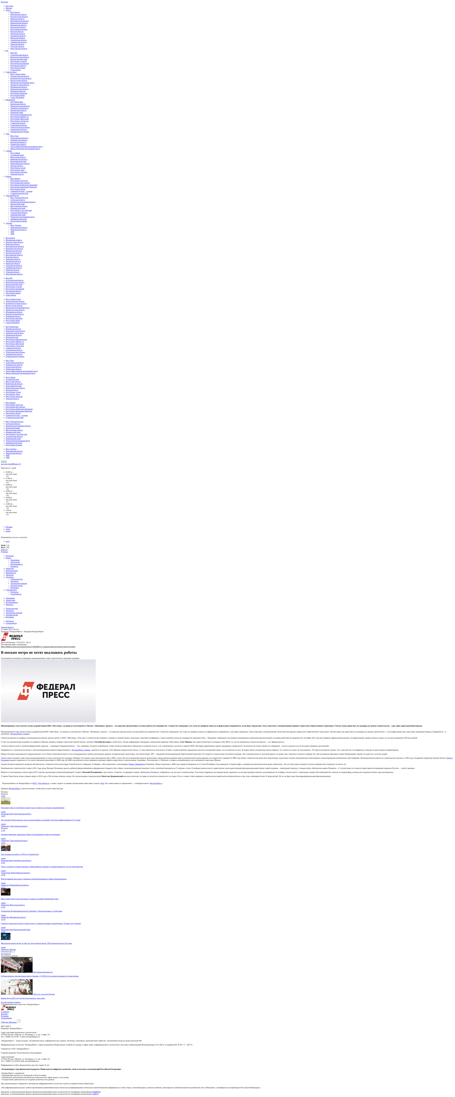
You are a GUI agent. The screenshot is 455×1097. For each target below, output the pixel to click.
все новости (6, 954)
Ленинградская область (19, 85)
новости (4, 550)
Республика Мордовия (19, 119)
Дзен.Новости (43, 783)
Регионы (4, 2)
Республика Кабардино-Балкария (23, 185)
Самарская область (18, 123)
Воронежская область (19, 23)
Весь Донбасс (15, 225)
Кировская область (18, 104)
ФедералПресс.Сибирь (20, 734)
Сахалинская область (18, 213)
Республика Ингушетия (20, 183)
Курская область (17, 32)
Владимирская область (19, 21)
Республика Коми (17, 95)
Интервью (14, 588)
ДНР (12, 234)
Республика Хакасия (18, 172)
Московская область (18, 14)
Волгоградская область (19, 57)
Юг (7, 51)
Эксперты (10, 577)
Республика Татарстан (19, 121)
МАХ (34, 783)
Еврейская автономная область (22, 202)
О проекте (5, 1012)
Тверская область (17, 44)
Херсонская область (18, 230)
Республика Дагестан (19, 181)
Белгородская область (19, 17)
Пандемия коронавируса (43, 972)
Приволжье (10, 100)
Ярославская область (18, 49)
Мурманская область (18, 87)
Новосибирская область (20, 164)
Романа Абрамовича (137, 764)
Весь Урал (14, 136)
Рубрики (4, 552)
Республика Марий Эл (19, 117)
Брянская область (17, 19)
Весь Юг (13, 53)
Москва (9, 8)
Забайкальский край (18, 219)
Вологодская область (18, 81)
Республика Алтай (17, 168)
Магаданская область (18, 206)
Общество (10, 569)
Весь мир (9, 6)
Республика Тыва (17, 170)
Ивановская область (18, 25)
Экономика (15, 560)
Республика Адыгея (18, 61)
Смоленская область (18, 40)
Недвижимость (16, 564)
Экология (9, 575)
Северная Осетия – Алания (21, 191)
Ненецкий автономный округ (22, 83)
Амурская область (17, 200)
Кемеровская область (18, 159)
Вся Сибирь (15, 153)
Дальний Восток (12, 196)
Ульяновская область (18, 130)
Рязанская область (17, 38)
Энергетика (15, 562)
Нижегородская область (20, 106)
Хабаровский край (17, 215)
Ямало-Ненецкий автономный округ (25, 149)
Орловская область (18, 36)
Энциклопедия (16, 579)
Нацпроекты (11, 573)
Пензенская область (18, 110)
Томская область (17, 174)
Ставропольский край (19, 193)
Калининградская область (20, 78)
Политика (10, 556)
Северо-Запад (11, 72)
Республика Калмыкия (19, 63)
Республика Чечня (17, 189)
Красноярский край (18, 161)
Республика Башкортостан (21, 115)
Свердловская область (19, 138)
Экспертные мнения (18, 583)
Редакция (5, 1016)
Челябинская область (18, 140)
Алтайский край (17, 155)
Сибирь (9, 151)
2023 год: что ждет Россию (44, 994)
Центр (8, 10)
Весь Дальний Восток (19, 198)
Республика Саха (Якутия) (21, 210)
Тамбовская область (18, 42)
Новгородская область (19, 89)
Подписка (14, 592)
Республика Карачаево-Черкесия (23, 187)
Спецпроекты (11, 590)
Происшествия (12, 571)
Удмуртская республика (20, 127)
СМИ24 (95, 1094)
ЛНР (12, 232)
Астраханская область (19, 55)
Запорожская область (18, 228)
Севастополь (15, 70)
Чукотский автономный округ (22, 217)
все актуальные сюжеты (10, 1002)
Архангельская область (19, 76)
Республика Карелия (18, 93)
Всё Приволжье (16, 102)
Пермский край (16, 112)
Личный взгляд (16, 586)
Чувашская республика (19, 132)
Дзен (102, 783)
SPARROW (96, 1092)
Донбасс (9, 223)
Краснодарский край (18, 59)
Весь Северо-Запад (18, 74)
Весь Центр (15, 12)
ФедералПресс (156, 783)
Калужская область (18, 27)
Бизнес (8, 558)
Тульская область (17, 46)
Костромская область (18, 29)
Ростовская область (18, 66)
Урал (8, 134)
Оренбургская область (19, 108)
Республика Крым (17, 68)
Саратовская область (18, 125)
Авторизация (6, 1018)
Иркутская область (18, 157)
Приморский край (17, 208)
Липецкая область (17, 34)
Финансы (14, 566)
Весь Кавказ (15, 179)
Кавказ (8, 176)
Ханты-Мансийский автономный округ (26, 147)
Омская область (16, 166)
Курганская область (18, 142)
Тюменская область (18, 144)
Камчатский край (17, 204)
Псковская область (17, 91)
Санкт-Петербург (17, 98)
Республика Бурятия (18, 221)
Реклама (9, 527)
